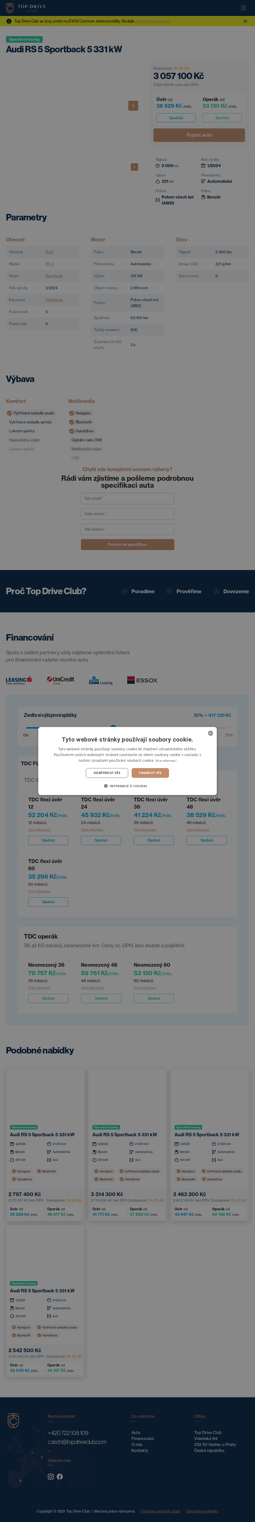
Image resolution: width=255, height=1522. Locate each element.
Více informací (166, 761)
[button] (127, 786)
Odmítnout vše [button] (107, 773)
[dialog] (127, 761)
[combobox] (210, 733)
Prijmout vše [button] (150, 773)
